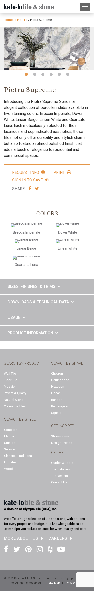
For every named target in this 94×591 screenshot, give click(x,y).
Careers (57, 538)
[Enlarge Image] (47, 48)
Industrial (10, 462)
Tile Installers (60, 469)
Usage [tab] (14, 317)
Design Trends (61, 443)
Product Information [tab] (30, 333)
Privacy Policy (75, 582)
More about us (21, 538)
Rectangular (59, 406)
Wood (8, 469)
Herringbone (60, 380)
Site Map (54, 582)
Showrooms (60, 436)
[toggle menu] (85, 7)
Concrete (10, 430)
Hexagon (57, 386)
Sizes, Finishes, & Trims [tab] (31, 286)
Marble (9, 436)
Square (56, 413)
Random (57, 400)
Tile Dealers (59, 476)
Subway (10, 449)
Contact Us (59, 482)
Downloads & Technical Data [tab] (38, 302)
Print (59, 172)
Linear (55, 393)
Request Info (25, 172)
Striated (9, 443)
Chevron (57, 373)
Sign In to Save (27, 180)
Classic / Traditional (18, 456)
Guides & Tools (62, 463)
